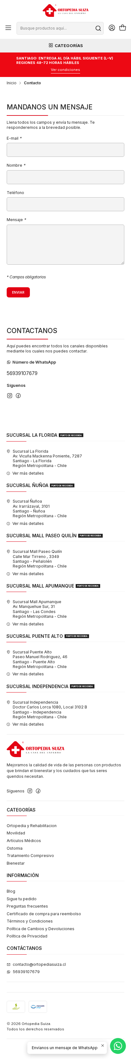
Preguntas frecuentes (27, 906)
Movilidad (16, 833)
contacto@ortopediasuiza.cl (39, 964)
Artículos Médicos (24, 840)
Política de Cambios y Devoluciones (40, 928)
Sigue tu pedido (22, 898)
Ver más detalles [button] (28, 473)
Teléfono (15, 193)
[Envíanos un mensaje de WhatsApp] (118, 1046)
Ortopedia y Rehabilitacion (32, 825)
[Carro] (123, 28)
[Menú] (8, 28)
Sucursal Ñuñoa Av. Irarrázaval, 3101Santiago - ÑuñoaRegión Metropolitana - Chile (40, 508)
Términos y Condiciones (30, 921)
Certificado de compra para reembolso (44, 913)
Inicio (12, 83)
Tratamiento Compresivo (30, 855)
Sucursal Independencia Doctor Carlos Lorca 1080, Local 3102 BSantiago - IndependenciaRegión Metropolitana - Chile (50, 709)
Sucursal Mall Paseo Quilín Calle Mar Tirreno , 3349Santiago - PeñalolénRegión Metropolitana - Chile (40, 558)
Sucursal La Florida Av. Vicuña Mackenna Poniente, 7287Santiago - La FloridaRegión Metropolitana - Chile (47, 458)
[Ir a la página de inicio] (65, 10)
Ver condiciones (65, 69)
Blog (11, 891)
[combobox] (60, 28)
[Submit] (98, 28)
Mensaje (16, 220)
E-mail (14, 138)
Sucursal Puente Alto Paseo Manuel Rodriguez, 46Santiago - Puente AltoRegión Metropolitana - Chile (40, 659)
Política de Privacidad (27, 936)
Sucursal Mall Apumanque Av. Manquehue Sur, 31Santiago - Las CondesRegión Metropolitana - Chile (40, 609)
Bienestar (16, 863)
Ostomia (15, 848)
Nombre (16, 166)
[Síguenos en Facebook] (18, 396)
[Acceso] (112, 28)
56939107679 (22, 373)
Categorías (69, 45)
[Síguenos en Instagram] (10, 396)
